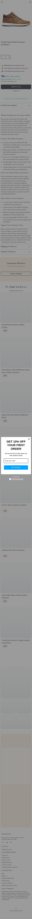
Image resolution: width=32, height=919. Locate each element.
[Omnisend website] (16, 478)
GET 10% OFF (16, 467)
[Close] (29, 439)
